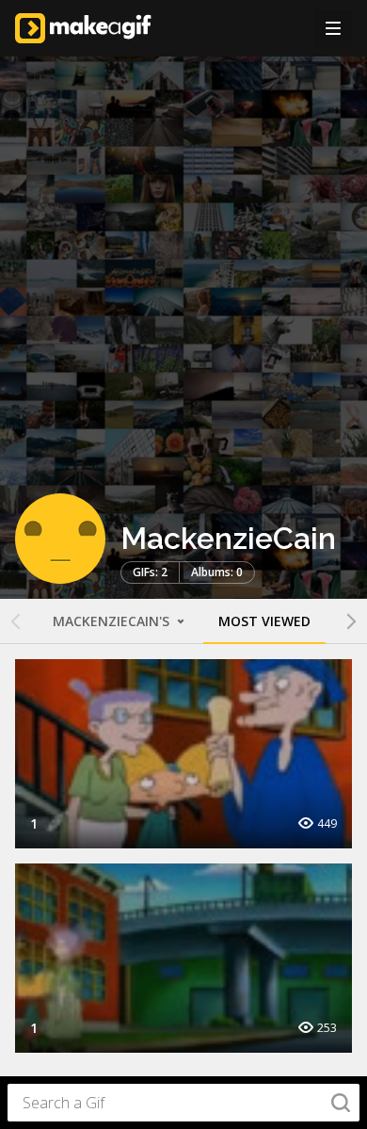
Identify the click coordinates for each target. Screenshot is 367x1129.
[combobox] (183, 1102)
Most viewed (264, 621)
